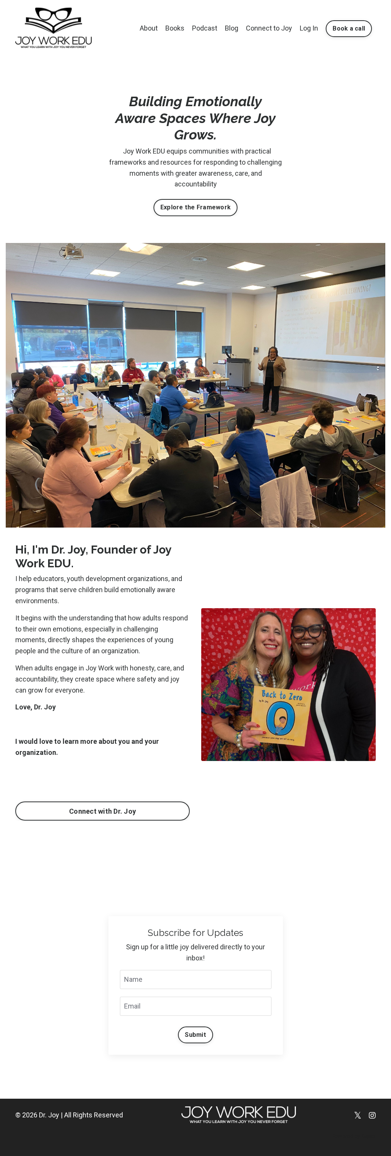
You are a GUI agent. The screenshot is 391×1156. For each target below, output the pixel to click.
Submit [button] (195, 1034)
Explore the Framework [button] (195, 207)
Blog (231, 28)
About (149, 28)
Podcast (204, 28)
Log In (309, 28)
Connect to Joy (269, 28)
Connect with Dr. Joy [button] (102, 811)
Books (174, 28)
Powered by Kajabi (353, 1136)
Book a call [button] (349, 28)
